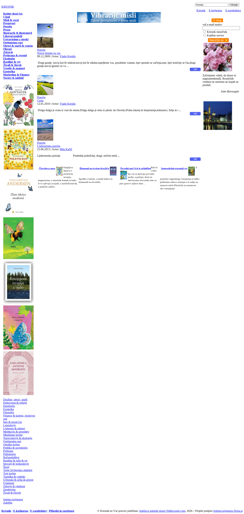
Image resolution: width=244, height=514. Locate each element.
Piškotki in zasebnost (61, 510)
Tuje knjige (9, 473)
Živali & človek (12, 492)
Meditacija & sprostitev (16, 431)
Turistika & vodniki (14, 476)
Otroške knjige (11, 444)
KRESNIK (7, 6)
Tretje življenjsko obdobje (17, 470)
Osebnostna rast (12, 441)
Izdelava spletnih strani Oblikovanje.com (162, 510)
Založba (7, 502)
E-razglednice (233, 10)
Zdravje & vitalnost (14, 486)
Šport (6, 467)
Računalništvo (11, 457)
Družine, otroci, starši (15, 399)
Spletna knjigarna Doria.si (228, 510)
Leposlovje (9, 425)
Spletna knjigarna (13, 499)
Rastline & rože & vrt (15, 460)
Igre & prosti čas (12, 422)
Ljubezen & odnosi (14, 428)
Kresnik (200, 10)
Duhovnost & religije (15, 402)
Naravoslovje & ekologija (17, 438)
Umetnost (8, 483)
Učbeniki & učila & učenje (18, 479)
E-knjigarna (215, 10)
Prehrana (8, 450)
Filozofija (8, 412)
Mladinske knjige (13, 434)
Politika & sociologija (15, 447)
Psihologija (9, 454)
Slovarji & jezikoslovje (16, 463)
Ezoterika (8, 409)
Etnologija (9, 405)
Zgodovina (9, 489)
